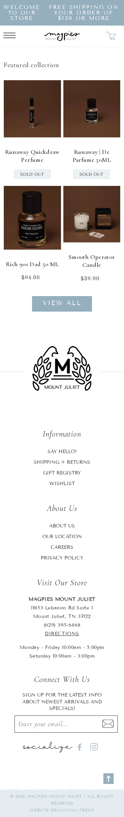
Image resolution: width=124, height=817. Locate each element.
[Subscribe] (107, 724)
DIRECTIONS (62, 634)
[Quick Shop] (51, 128)
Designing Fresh (72, 810)
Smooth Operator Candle (92, 261)
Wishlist (62, 483)
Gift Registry (62, 473)
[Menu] (9, 36)
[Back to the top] (108, 778)
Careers (62, 547)
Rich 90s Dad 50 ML (32, 264)
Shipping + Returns (62, 462)
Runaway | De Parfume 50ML (92, 156)
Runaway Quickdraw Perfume (32, 156)
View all (62, 303)
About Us (62, 526)
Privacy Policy (62, 558)
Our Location (62, 537)
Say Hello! (62, 451)
